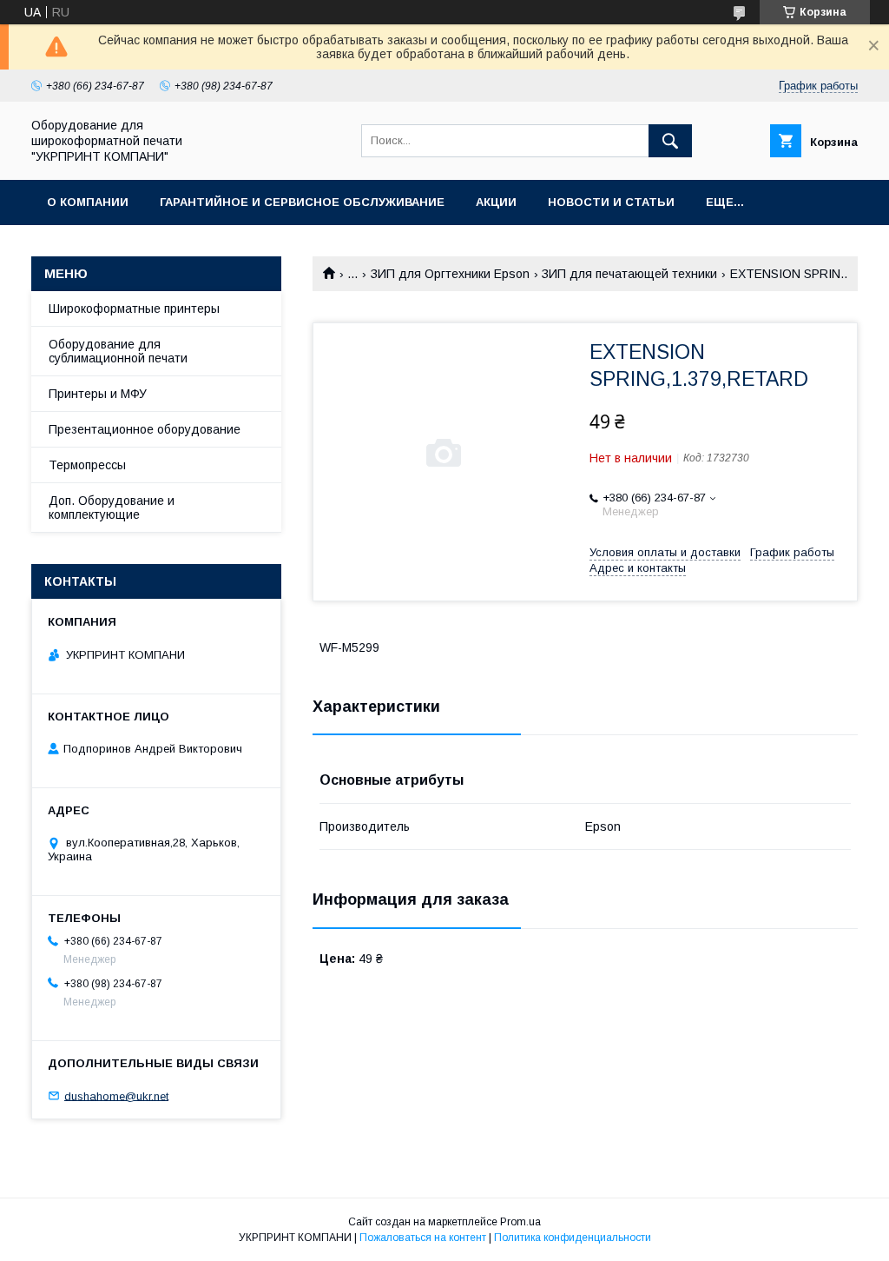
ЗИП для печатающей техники (629, 274)
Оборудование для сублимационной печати (118, 351)
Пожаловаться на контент (422, 1237)
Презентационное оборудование (144, 429)
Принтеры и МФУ (98, 394)
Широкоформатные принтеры (134, 308)
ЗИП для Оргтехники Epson (450, 274)
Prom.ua (520, 1222)
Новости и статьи (611, 202)
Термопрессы (87, 465)
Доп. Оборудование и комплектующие (112, 507)
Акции (496, 202)
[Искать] (670, 140)
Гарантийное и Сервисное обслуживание (302, 202)
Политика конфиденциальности (572, 1237)
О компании (87, 202)
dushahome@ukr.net (116, 1095)
